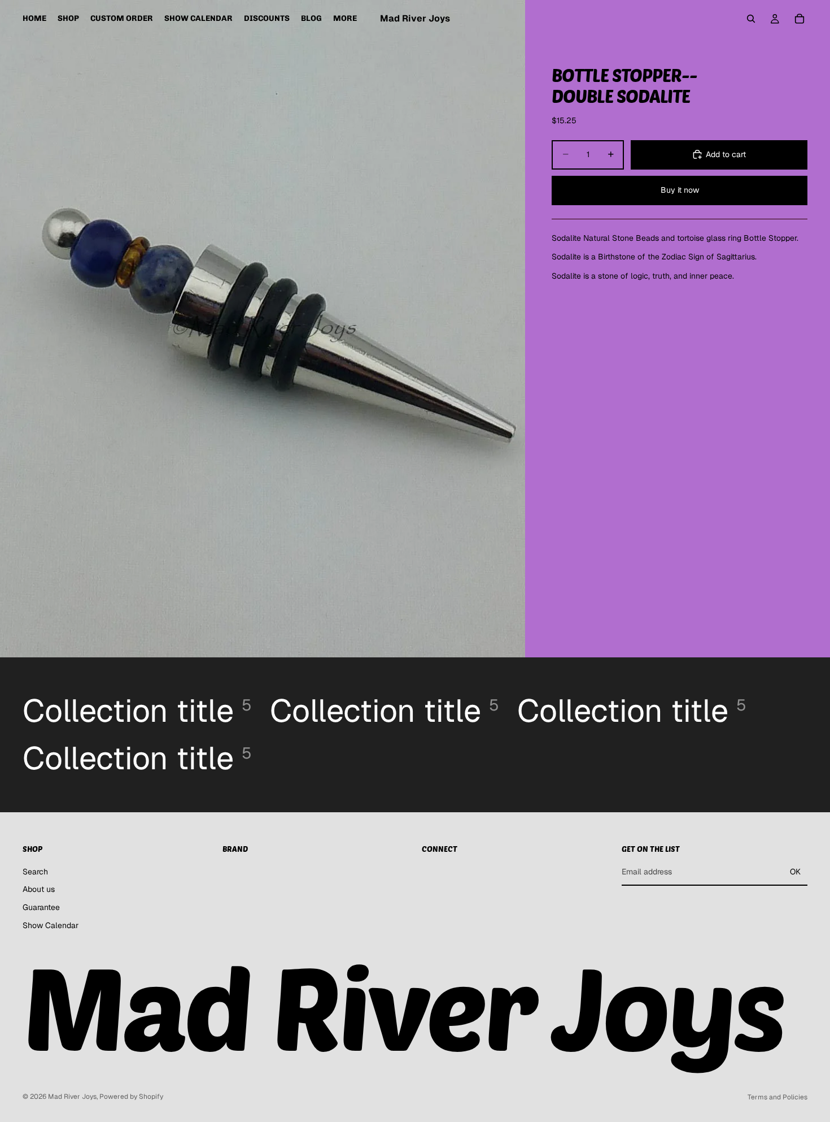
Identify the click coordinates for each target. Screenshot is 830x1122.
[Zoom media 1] (262, 328)
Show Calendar (50, 925)
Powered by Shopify (131, 1096)
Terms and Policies (777, 1097)
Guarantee (41, 907)
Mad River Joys (72, 1096)
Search (35, 872)
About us (39, 890)
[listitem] (344, 18)
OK (795, 872)
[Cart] (799, 18)
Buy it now (680, 190)
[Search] (751, 18)
